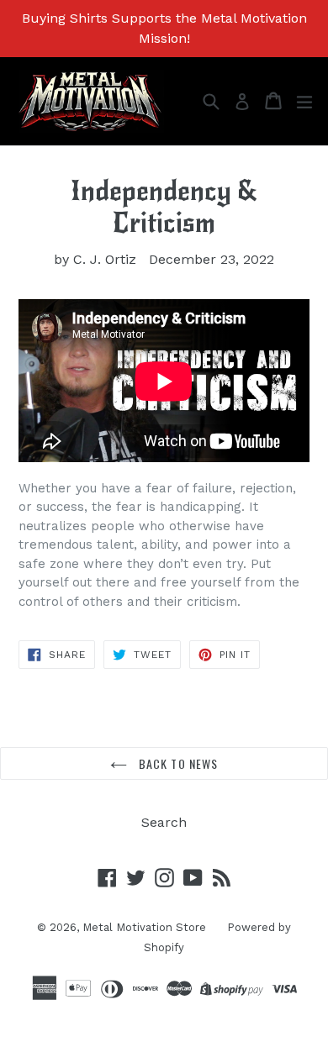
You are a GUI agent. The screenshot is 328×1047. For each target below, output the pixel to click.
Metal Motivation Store (144, 927)
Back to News (177, 763)
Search (164, 822)
